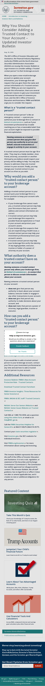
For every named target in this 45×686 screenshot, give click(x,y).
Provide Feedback (22, 346)
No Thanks (22, 352)
